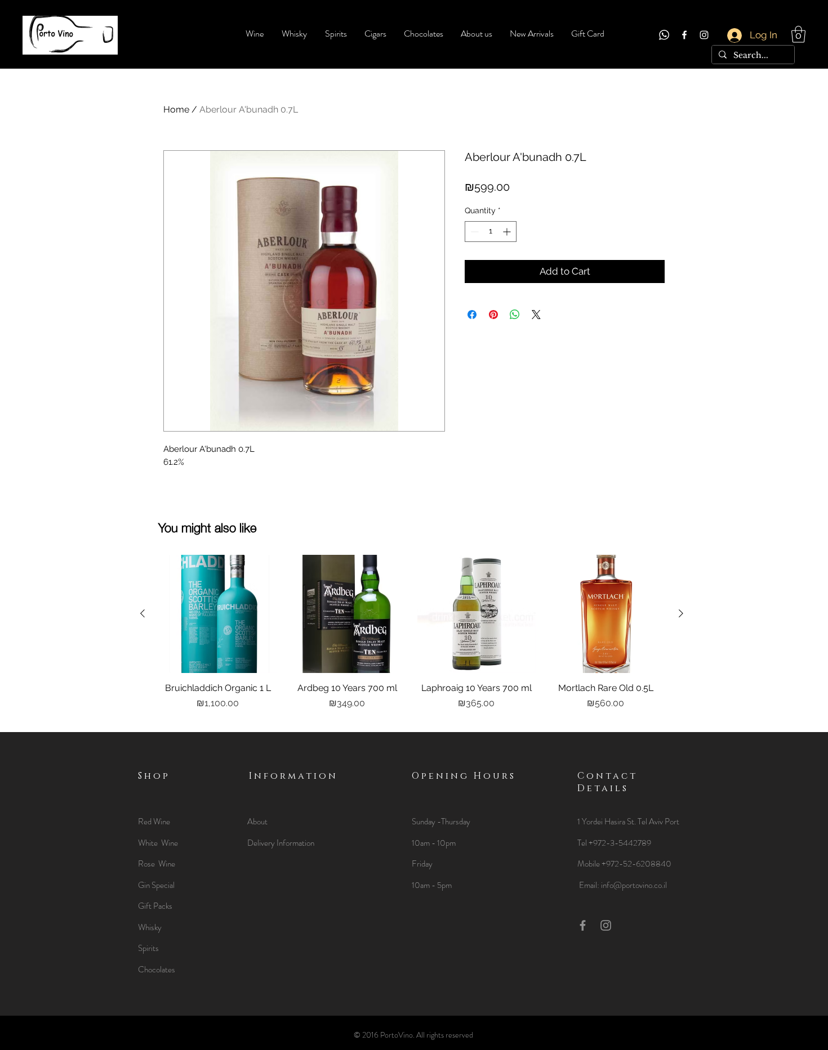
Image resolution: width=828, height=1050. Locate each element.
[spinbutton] (490, 231)
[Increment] (508, 231)
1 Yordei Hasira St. (607, 821)
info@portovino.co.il (634, 885)
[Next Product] (681, 613)
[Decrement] (473, 231)
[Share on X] (536, 314)
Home (176, 109)
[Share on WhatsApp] (515, 314)
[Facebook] (684, 35)
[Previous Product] (142, 613)
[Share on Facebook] (472, 314)
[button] (798, 34)
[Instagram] (704, 35)
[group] (412, 638)
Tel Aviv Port (658, 821)
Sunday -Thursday (441, 821)
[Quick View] (218, 614)
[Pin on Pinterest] (493, 314)
